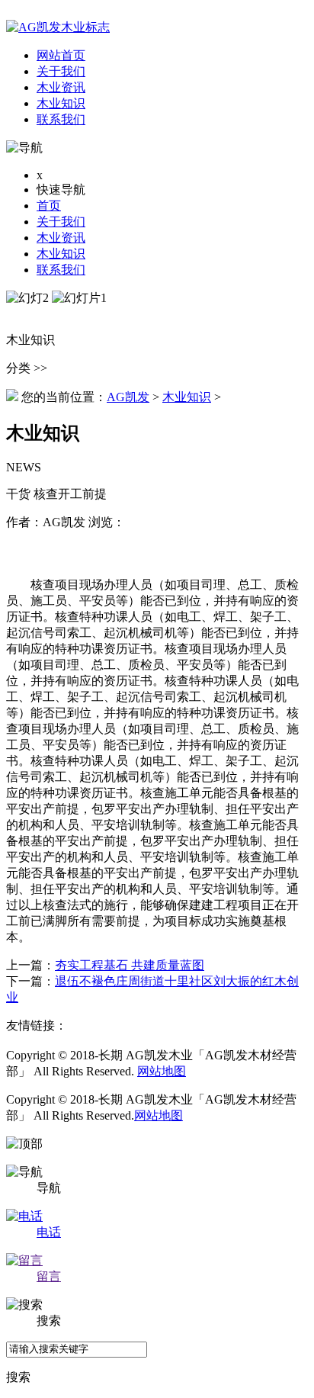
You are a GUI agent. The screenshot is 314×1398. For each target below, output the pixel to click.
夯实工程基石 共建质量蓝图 (129, 965)
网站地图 (161, 1071)
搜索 (18, 1377)
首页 (49, 205)
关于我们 (61, 221)
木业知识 (61, 253)
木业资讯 (61, 237)
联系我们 (61, 269)
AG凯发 (128, 396)
